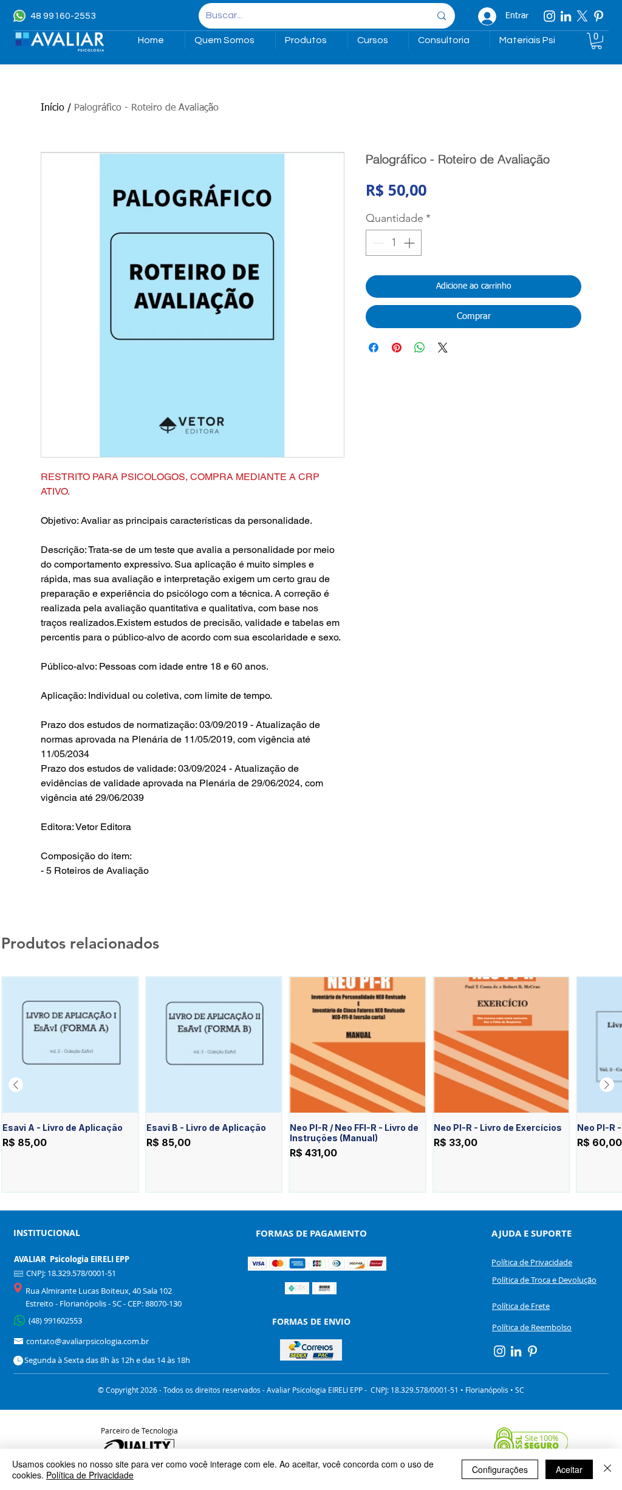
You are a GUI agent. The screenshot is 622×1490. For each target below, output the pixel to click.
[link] (596, 41)
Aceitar (569, 1469)
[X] (582, 16)
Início (52, 108)
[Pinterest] (598, 16)
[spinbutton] (393, 242)
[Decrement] (376, 242)
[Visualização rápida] (70, 1045)
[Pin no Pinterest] (396, 347)
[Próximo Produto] (607, 1084)
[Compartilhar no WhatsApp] (419, 347)
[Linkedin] (565, 16)
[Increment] (410, 242)
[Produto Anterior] (16, 1084)
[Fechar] (607, 1469)
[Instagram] (549, 16)
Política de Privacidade (90, 1475)
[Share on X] (443, 347)
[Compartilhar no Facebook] (373, 347)
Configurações (500, 1469)
